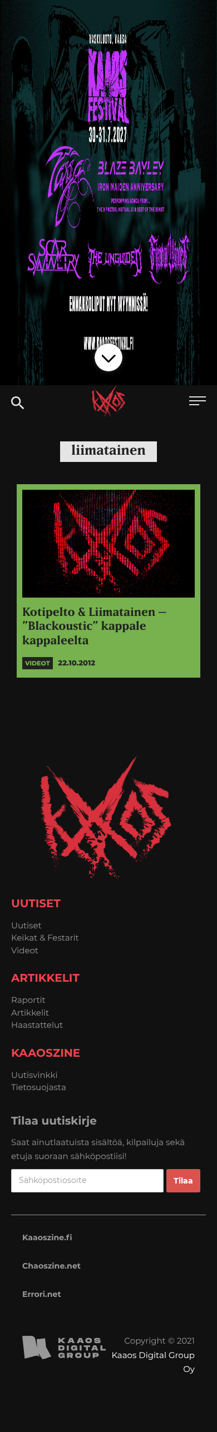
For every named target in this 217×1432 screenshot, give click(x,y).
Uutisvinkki (34, 1075)
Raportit (28, 1000)
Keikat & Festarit (45, 937)
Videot (24, 950)
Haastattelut (37, 1025)
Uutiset (26, 925)
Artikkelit (30, 1012)
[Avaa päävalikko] (197, 402)
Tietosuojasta (38, 1087)
